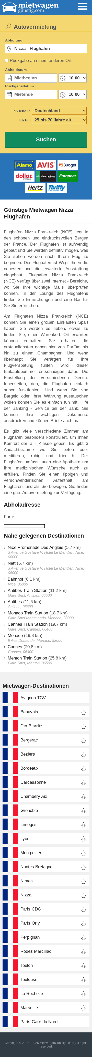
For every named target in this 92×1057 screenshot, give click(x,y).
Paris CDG (30, 909)
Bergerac (29, 740)
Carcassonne (33, 782)
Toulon (26, 965)
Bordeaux (29, 768)
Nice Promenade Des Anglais (35, 547)
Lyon (24, 838)
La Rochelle (31, 993)
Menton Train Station (27, 658)
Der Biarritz (31, 726)
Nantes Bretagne (36, 866)
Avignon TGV (33, 697)
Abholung (13, 40)
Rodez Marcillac (35, 951)
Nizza (25, 895)
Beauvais (29, 711)
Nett (12, 563)
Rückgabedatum (19, 86)
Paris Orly (30, 923)
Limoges (28, 824)
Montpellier (30, 852)
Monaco (15, 635)
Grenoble (29, 810)
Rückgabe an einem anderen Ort (41, 60)
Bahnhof (15, 579)
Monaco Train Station (28, 613)
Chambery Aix (33, 796)
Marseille (29, 1007)
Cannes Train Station (28, 624)
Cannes (15, 646)
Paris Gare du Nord (38, 1021)
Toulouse (28, 979)
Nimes (26, 880)
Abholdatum (16, 70)
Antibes (15, 601)
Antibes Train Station (27, 590)
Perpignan (30, 937)
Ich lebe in (22, 111)
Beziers (27, 754)
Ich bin (25, 120)
